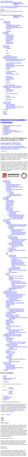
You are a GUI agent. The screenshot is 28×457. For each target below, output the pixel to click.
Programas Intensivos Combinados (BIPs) (15, 65)
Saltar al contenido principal (7, 1)
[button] (6, 22)
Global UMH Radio (10, 104)
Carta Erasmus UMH (16, 267)
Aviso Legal (5, 396)
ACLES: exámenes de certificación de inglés (15, 59)
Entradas (10, 387)
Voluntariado (8, 99)
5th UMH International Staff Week (16, 309)
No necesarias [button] (4, 446)
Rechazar (8, 414)
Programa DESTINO (13, 236)
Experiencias (8, 55)
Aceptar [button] (3, 414)
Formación (11, 355)
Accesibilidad (6, 398)
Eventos (7, 69)
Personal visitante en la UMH (12, 73)
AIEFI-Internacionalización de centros (14, 60)
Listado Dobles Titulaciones (15, 326)
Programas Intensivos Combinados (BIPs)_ (18, 224)
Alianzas (8, 88)
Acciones (3, 142)
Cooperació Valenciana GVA (9, 378)
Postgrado (8, 80)
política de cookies (15, 406)
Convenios (8, 67)
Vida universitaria (12, 213)
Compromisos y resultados (14, 194)
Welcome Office (9, 43)
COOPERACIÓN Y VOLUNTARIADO (12, 86)
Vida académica (9, 38)
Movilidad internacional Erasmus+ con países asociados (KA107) (18, 286)
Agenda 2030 (8, 142)
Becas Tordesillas (9, 64)
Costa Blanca (6, 381)
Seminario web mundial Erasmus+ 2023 (17, 332)
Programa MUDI (12, 249)
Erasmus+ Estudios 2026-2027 (18, 229)
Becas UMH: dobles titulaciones (16, 243)
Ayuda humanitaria (10, 89)
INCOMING (6, 32)
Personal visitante (9, 39)
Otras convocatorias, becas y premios (17, 343)
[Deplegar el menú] (3, 135)
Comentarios (11, 388)
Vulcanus (11, 251)
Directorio (11, 191)
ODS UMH (16, 148)
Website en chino (9, 42)
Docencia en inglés (13, 299)
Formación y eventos (10, 97)
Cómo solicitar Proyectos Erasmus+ (16, 329)
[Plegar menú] (3, 19)
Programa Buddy (12, 212)
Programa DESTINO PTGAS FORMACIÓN (15, 289)
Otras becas (11, 247)
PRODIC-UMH (9, 77)
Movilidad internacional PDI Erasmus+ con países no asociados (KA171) (18, 265)
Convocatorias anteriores (14, 298)
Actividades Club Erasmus (17, 217)
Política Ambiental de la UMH (15, 195)
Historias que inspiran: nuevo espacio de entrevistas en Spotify (14, 107)
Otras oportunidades (13, 272)
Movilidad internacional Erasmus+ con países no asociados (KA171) (18, 232)
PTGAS (8, 53)
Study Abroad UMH (10, 84)
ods (12, 148)
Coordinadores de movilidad (12, 26)
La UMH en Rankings (11, 71)
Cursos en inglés (9, 34)
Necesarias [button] (3, 438)
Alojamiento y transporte (14, 211)
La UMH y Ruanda (13, 349)
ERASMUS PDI (12, 255)
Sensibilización (18, 144)
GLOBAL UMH (7, 102)
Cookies (5, 399)
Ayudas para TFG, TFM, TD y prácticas (17, 341)
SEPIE (4, 377)
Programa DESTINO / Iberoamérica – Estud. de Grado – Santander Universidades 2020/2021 (19, 240)
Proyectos (8, 82)
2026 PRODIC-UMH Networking (16, 311)
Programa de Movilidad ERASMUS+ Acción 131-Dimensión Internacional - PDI (18, 261)
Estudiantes (8, 48)
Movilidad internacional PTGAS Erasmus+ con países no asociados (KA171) (18, 283)
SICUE (10, 235)
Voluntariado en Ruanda (14, 361)
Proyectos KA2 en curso (14, 330)
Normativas (8, 31)
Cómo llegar (11, 193)
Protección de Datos (7, 397)
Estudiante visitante (10, 36)
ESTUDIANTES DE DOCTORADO (17, 225)
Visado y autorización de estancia (16, 218)
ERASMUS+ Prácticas (16, 230)
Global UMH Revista (10, 105)
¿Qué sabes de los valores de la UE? (16, 310)
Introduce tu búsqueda (18, 11)
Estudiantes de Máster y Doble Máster (17, 250)
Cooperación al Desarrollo (11, 93)
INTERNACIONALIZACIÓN (10, 56)
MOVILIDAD (6, 45)
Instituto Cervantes (7, 379)
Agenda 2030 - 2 (4, 146)
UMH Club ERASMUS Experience (16, 215)
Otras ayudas (9, 76)
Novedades (5, 109)
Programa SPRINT (10, 78)
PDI (7, 50)
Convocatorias (9, 91)
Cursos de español (10, 37)
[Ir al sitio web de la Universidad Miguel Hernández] (11, 2)
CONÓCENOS (6, 21)
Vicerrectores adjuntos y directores (13, 25)
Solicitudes (8, 41)
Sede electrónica (6, 6)
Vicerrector (8, 23)
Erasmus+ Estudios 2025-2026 (18, 234)
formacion (12, 144)
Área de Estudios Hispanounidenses (13, 62)
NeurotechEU (9, 72)
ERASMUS (11, 227)
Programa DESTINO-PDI (14, 268)
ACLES (5, 375)
